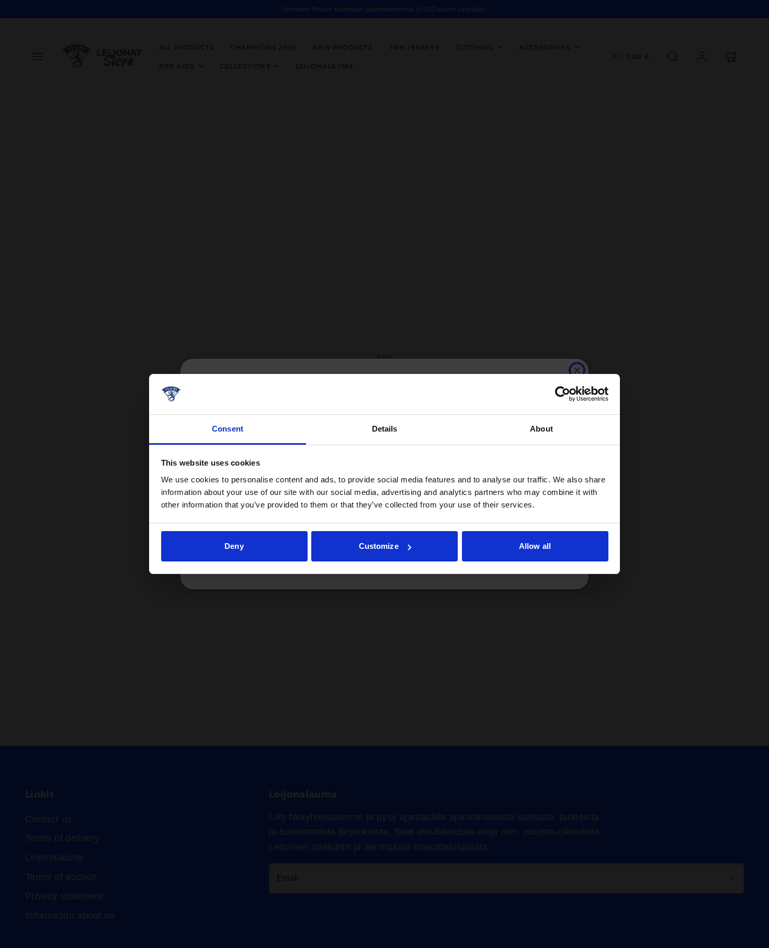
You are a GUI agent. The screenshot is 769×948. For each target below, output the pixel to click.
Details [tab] (385, 428)
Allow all (535, 546)
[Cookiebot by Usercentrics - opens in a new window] (562, 394)
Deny (233, 546)
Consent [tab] (227, 428)
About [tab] (541, 428)
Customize (379, 546)
